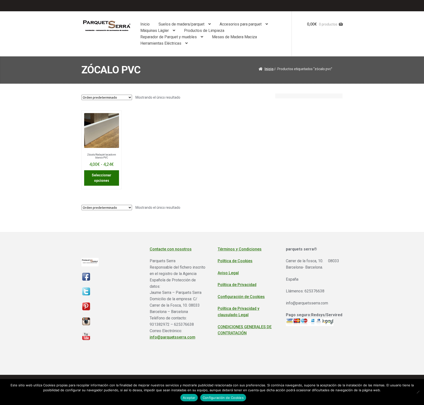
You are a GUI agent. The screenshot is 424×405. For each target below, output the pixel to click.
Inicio (145, 24)
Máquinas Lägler (154, 30)
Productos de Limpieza (204, 30)
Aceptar (189, 398)
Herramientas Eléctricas (160, 43)
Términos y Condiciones (240, 249)
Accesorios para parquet (241, 24)
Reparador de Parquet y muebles (168, 37)
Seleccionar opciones (101, 178)
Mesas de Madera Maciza (234, 37)
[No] (417, 392)
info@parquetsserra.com (172, 337)
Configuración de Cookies (241, 296)
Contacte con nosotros (171, 249)
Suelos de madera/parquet (181, 24)
